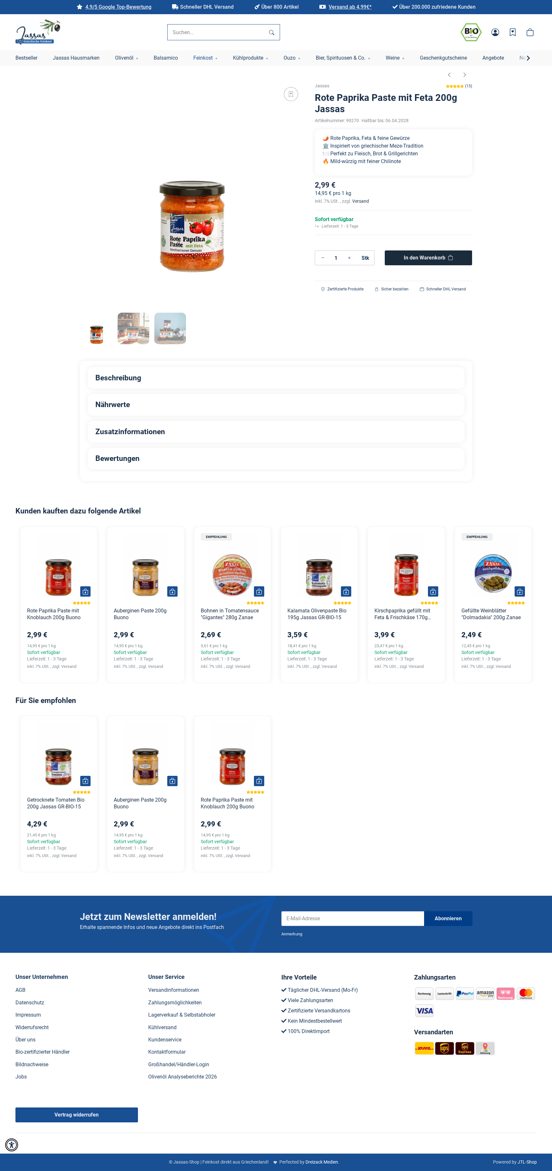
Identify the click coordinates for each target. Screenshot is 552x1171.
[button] (495, 32)
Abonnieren (448, 918)
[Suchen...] (271, 32)
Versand (360, 201)
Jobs (21, 1077)
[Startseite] (38, 32)
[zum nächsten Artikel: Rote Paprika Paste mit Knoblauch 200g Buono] (464, 74)
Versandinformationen (173, 990)
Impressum (28, 1015)
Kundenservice (164, 1040)
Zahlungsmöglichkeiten (175, 1003)
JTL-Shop (527, 1162)
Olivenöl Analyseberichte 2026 (182, 1077)
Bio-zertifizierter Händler (42, 1052)
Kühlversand (162, 1027)
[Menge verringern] (323, 258)
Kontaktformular (167, 1052)
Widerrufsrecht (32, 1027)
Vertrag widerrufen (76, 1115)
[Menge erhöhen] (349, 258)
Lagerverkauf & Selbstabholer (181, 1015)
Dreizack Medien (321, 1162)
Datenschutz (29, 1003)
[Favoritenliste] (512, 32)
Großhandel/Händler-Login (178, 1064)
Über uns (25, 1040)
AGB (20, 990)
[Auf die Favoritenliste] (291, 94)
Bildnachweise (31, 1064)
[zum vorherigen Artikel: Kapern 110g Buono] (449, 74)
